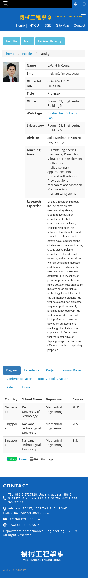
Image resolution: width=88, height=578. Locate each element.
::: (1, 39)
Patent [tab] (11, 387)
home (10, 54)
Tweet (23, 459)
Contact (79, 25)
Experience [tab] (31, 370)
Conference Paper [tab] (19, 379)
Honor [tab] (26, 387)
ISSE (47, 25)
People (27, 54)
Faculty (11, 41)
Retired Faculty (50, 41)
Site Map (62, 25)
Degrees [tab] (12, 370)
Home (20, 25)
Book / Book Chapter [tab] (53, 379)
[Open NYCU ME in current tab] (44, 15)
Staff (27, 41)
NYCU (34, 25)
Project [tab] (51, 370)
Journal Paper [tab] (71, 370)
